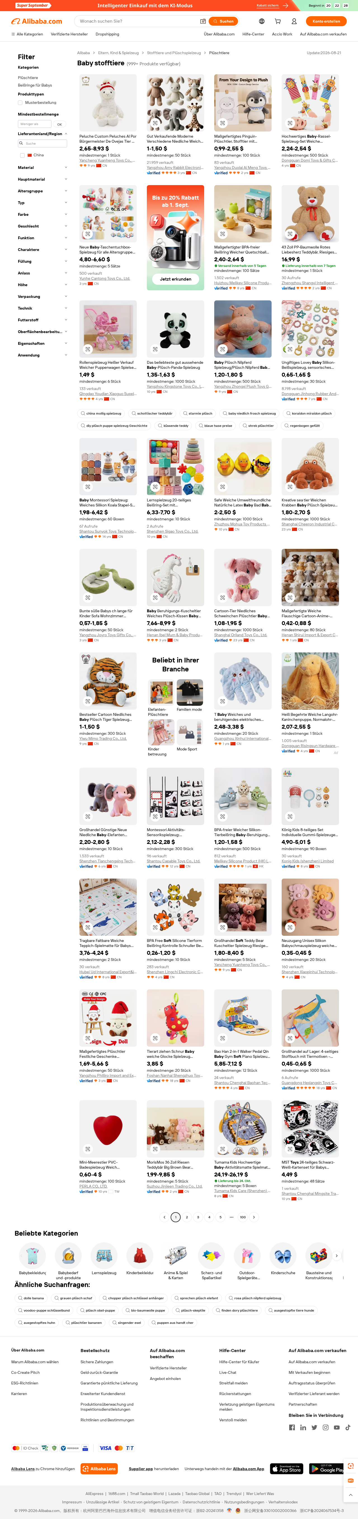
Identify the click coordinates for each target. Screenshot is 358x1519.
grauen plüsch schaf (76, 1298)
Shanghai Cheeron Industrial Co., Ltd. (310, 524)
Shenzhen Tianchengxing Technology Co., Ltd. (108, 861)
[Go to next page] (254, 1217)
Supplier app (141, 1469)
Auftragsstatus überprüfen (312, 1383)
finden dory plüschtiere (240, 1310)
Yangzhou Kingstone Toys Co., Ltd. (175, 386)
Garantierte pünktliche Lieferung (109, 1383)
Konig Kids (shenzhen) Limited (308, 861)
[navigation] (42, 635)
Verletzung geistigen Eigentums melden (247, 1407)
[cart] (279, 22)
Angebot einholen (165, 1378)
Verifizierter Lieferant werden (314, 1393)
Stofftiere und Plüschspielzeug (174, 53)
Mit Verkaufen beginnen (309, 1372)
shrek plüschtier (261, 426)
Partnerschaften (303, 1404)
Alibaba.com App (248, 1469)
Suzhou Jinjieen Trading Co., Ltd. (174, 1186)
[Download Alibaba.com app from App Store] (286, 1468)
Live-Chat (227, 1372)
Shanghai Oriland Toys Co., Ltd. (240, 635)
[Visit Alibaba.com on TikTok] (348, 1427)
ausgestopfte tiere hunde (294, 1310)
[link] (350, 1466)
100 (243, 1217)
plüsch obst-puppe (100, 1310)
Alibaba (83, 53)
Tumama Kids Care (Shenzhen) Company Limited (243, 1190)
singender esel (129, 1323)
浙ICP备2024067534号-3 (322, 1510)
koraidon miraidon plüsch (312, 413)
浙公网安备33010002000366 (270, 1510)
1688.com (116, 1493)
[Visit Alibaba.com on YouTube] (336, 1427)
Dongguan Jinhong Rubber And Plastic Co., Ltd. (310, 393)
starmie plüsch (200, 413)
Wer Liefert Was (260, 1493)
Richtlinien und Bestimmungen (107, 1420)
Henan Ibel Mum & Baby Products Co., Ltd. (175, 635)
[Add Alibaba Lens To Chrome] (99, 1468)
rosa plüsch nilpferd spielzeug (257, 1298)
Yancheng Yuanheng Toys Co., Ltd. (108, 160)
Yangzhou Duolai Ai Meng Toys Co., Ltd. (243, 167)
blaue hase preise (218, 426)
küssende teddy (176, 426)
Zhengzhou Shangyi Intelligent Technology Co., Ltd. (310, 283)
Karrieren (19, 1393)
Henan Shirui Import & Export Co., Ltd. (310, 635)
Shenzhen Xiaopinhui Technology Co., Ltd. (310, 972)
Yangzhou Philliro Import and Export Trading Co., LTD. (108, 1075)
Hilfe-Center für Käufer (239, 1362)
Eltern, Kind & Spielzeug (118, 53)
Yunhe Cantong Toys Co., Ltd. (104, 278)
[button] (203, 21)
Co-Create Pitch (25, 1372)
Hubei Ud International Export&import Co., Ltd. (108, 972)
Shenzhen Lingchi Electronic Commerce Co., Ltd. (175, 972)
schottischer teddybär (155, 413)
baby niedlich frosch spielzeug (252, 413)
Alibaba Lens (23, 1469)
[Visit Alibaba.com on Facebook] (292, 1427)
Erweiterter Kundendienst (103, 1393)
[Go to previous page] (164, 1217)
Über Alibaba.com (27, 1350)
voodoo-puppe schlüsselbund (47, 1310)
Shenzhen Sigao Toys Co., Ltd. (172, 531)
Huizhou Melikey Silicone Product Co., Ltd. (243, 283)
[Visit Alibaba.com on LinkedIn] (303, 1427)
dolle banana (34, 1298)
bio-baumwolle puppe (148, 1310)
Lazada (174, 1493)
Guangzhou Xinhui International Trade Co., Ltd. (243, 738)
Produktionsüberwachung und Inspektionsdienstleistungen (107, 1407)
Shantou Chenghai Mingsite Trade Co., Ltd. (310, 1193)
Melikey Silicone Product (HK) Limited (243, 861)
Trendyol (233, 1493)
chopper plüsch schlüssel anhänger (136, 1298)
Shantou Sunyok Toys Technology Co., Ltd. (108, 531)
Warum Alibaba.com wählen (35, 1362)
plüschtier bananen (86, 1323)
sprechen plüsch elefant (199, 1298)
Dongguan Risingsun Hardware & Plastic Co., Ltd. (310, 745)
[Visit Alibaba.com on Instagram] (325, 1427)
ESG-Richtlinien (24, 1383)
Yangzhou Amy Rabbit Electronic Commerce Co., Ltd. (175, 167)
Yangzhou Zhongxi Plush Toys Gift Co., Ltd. (243, 386)
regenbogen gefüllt (305, 426)
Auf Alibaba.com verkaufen (312, 1362)
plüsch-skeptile (193, 1310)
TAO (218, 1493)
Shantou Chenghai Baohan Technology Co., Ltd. (243, 1082)
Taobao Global (197, 1493)
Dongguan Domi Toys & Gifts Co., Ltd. (310, 160)
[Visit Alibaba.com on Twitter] (314, 1427)
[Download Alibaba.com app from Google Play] (328, 1468)
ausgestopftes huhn (39, 1323)
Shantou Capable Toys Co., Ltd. (173, 861)
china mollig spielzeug (103, 413)
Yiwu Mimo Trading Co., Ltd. (103, 738)
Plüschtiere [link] (219, 53)
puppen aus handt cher (175, 1323)
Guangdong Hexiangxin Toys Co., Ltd (310, 1082)
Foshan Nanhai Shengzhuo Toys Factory (175, 1075)
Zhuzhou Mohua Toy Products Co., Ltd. (243, 524)
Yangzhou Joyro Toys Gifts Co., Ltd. (108, 635)
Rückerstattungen (235, 1393)
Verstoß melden (233, 1420)
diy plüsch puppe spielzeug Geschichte (116, 426)
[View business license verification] (229, 1510)
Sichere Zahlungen (97, 1362)
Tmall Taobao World (147, 1493)
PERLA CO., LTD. (93, 1186)
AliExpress (94, 1493)
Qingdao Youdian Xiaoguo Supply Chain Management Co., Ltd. (108, 393)
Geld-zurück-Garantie (99, 1372)
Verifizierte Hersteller (168, 1368)
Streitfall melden (233, 1383)
